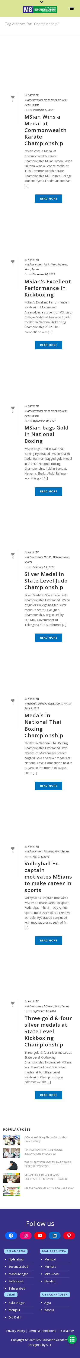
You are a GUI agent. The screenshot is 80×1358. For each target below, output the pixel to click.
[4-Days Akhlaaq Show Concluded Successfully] (11, 1140)
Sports (35, 105)
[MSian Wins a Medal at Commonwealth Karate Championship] (40, 72)
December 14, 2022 (44, 274)
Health (47, 557)
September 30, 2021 (44, 420)
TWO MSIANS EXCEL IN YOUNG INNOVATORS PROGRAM (44, 1151)
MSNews (62, 100)
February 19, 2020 (43, 567)
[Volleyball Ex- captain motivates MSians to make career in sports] (40, 823)
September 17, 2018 (44, 1011)
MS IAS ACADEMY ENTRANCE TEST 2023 (49, 1187)
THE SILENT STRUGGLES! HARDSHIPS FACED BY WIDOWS (48, 1164)
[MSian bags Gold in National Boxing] (40, 382)
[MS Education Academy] (40, 9)
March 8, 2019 (41, 856)
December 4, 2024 (43, 110)
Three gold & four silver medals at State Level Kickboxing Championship (48, 1031)
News (28, 105)
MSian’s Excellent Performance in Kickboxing (48, 288)
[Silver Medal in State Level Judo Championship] (40, 529)
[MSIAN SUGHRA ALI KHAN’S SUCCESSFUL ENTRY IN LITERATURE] (11, 1178)
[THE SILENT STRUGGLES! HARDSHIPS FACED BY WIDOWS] (11, 1165)
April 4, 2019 (32, 708)
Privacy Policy (15, 1331)
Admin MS (33, 95)
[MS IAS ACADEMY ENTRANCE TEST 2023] (11, 1191)
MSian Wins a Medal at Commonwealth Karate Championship (46, 130)
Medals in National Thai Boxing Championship (44, 725)
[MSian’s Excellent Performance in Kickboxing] (40, 236)
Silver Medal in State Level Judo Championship (46, 580)
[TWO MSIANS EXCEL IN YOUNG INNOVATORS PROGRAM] (11, 1153)
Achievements (35, 100)
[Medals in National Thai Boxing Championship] (40, 675)
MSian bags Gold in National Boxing (47, 434)
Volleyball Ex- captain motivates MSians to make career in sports (48, 876)
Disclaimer (67, 1331)
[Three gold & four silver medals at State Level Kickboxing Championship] (40, 978)
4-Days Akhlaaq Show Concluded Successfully (46, 1139)
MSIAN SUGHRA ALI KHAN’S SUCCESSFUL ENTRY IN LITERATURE (46, 1177)
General (31, 703)
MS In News (50, 100)
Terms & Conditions (42, 1331)
